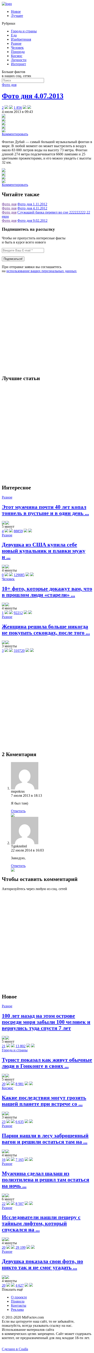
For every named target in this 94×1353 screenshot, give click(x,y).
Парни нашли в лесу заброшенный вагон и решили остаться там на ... (45, 1139)
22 (3, 1204)
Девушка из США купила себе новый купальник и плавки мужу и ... (43, 551)
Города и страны (24, 31)
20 (3, 1084)
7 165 (20, 1160)
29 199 (21, 1247)
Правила (17, 1301)
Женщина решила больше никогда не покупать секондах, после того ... (46, 630)
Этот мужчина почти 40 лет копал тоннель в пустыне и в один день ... (45, 510)
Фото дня (9, 85)
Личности (18, 60)
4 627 (20, 1285)
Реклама (17, 1309)
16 (3, 1160)
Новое (16, 11)
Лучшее (17, 16)
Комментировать (15, 134)
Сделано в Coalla (15, 1349)
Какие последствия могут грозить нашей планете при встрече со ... (44, 1101)
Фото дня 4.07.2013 (32, 96)
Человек (17, 48)
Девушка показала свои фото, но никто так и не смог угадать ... (42, 1264)
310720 (19, 651)
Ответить (18, 811)
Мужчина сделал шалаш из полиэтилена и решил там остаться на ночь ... (45, 1179)
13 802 (21, 1046)
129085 (19, 575)
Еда (14, 35)
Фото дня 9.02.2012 (32, 220)
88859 (18, 531)
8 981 (20, 1084)
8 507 (20, 1204)
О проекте (19, 1297)
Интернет (18, 64)
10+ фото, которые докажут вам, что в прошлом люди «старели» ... (47, 592)
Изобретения (21, 39)
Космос (16, 56)
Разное (16, 43)
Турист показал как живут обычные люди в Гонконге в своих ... (47, 1063)
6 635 (20, 1122)
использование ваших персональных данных (41, 271)
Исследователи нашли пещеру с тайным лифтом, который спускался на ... (41, 1223)
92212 (18, 613)
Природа (18, 52)
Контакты (18, 1305)
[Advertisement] (47, 324)
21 (3, 1046)
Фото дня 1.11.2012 (32, 204)
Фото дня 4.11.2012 (32, 208)
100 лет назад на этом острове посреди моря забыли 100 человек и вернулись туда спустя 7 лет (46, 1022)
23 (3, 1122)
